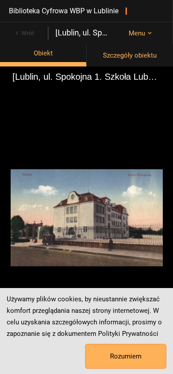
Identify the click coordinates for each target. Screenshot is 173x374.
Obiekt (43, 53)
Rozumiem (126, 356)
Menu (137, 33)
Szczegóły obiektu (130, 55)
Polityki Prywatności (128, 334)
